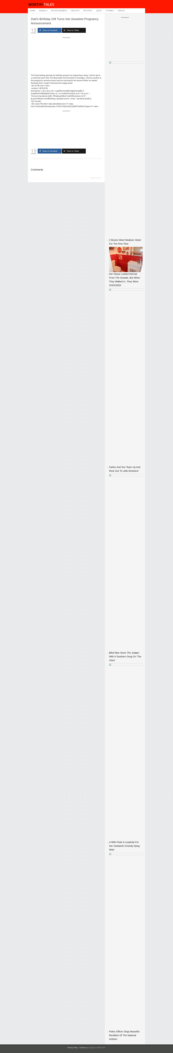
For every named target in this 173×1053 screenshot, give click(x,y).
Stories (110, 11)
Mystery (88, 11)
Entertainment (59, 11)
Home (32, 11)
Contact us (83, 1048)
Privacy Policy (73, 1048)
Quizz (99, 11)
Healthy (75, 11)
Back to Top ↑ (96, 178)
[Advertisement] (66, 55)
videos (121, 11)
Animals (43, 11)
